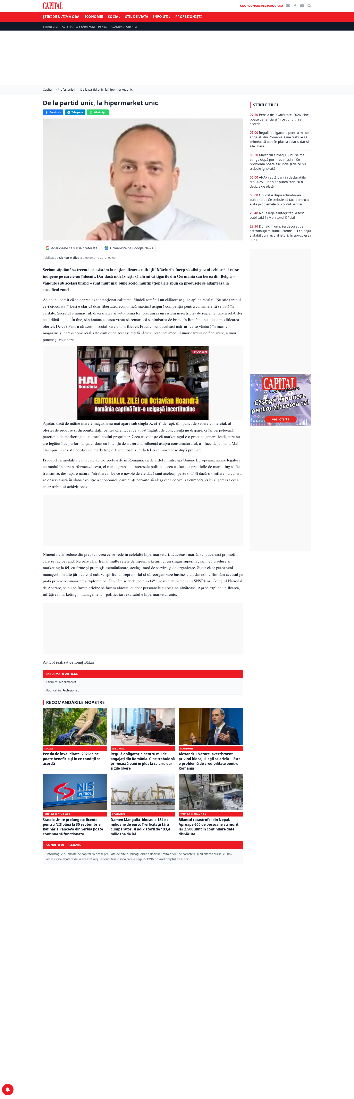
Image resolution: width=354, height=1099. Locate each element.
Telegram (77, 112)
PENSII (102, 26)
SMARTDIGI (51, 26)
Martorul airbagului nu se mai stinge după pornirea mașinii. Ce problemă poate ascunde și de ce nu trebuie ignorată (278, 162)
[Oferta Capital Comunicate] (280, 400)
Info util (161, 16)
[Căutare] (309, 6)
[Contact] (288, 6)
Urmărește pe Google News (131, 248)
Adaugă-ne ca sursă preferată (74, 248)
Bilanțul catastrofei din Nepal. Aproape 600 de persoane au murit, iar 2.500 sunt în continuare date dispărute (209, 826)
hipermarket (67, 682)
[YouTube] (302, 6)
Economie (93, 16)
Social (114, 16)
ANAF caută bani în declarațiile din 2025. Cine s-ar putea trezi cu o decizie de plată (278, 182)
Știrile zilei (265, 105)
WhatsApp (100, 112)
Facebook (55, 112)
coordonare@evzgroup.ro (261, 6)
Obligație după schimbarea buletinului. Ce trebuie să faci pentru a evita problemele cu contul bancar (279, 199)
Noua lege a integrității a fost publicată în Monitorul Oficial (277, 215)
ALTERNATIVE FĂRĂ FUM (78, 26)
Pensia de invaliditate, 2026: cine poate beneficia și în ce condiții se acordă (71, 759)
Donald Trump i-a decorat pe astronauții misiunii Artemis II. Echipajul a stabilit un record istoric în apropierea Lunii (280, 233)
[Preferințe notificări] (8, 1089)
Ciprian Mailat (69, 258)
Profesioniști (188, 16)
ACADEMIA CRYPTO (124, 26)
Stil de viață (136, 16)
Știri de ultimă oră (61, 16)
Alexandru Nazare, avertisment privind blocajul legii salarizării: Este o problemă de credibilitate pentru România (210, 761)
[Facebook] (295, 6)
